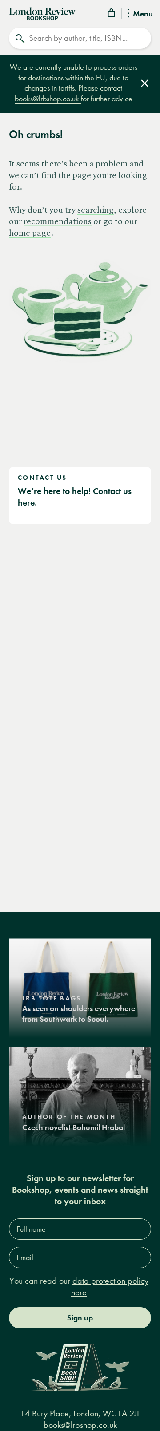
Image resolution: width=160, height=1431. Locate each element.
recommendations (58, 221)
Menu (143, 14)
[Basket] (112, 14)
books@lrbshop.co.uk (48, 98)
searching (95, 210)
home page (30, 233)
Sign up (80, 1318)
